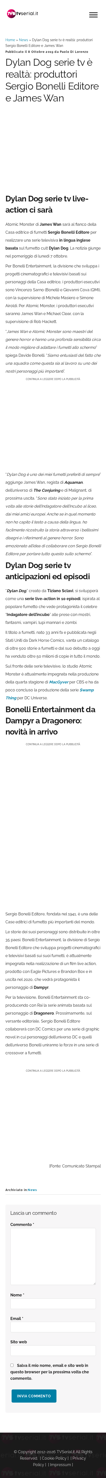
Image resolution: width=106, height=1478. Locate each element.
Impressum (60, 1464)
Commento (22, 1224)
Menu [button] (93, 15)
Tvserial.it (22, 13)
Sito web (18, 1342)
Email (16, 1318)
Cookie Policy (54, 1458)
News (23, 40)
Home (10, 40)
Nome (17, 1295)
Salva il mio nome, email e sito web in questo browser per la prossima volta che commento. (49, 1372)
